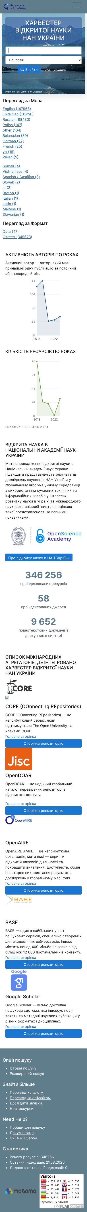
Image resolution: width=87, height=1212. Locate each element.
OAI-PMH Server (23, 1138)
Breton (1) (11, 193)
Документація (22, 1132)
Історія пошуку (23, 1068)
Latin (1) (9, 203)
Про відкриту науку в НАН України (39, 558)
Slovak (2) (11, 182)
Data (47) (11, 231)
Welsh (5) (11, 157)
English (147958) (17, 108)
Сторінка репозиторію (43, 743)
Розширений (55, 70)
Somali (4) (11, 166)
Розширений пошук (27, 1073)
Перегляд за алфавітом (30, 1098)
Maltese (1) (12, 209)
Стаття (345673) (17, 237)
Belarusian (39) (15, 135)
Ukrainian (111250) (18, 114)
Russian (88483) (16, 119)
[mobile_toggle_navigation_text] (77, 5)
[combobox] (43, 50)
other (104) (12, 130)
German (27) (13, 141)
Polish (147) (12, 125)
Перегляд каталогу (26, 1092)
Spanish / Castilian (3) (21, 177)
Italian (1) (10, 198)
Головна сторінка (20, 736)
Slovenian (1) (13, 214)
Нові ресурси (21, 1108)
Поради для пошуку (27, 1127)
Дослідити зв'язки (26, 1103)
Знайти (31, 69)
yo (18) (8, 151)
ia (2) (7, 187)
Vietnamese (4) (15, 171)
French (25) (12, 146)
